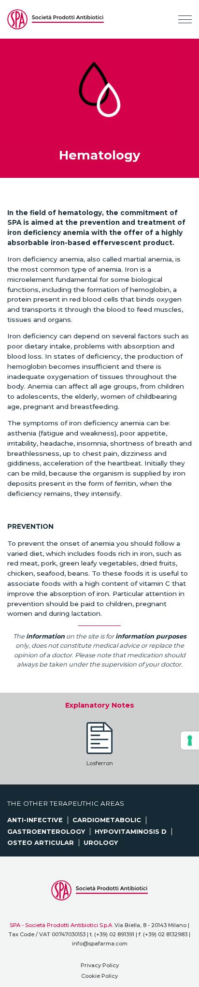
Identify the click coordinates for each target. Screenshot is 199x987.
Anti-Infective (35, 820)
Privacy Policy (100, 965)
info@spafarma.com (100, 943)
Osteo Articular (40, 842)
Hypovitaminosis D (131, 831)
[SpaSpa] (55, 19)
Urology (101, 842)
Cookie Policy (99, 975)
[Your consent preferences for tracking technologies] (190, 740)
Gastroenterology (46, 831)
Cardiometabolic (106, 820)
